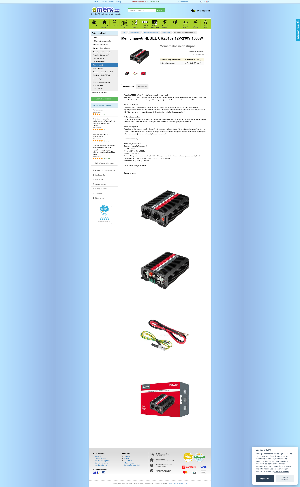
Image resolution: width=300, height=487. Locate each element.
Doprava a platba (100, 458)
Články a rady (99, 198)
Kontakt (95, 1)
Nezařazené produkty (102, 465)
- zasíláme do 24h (105, 170)
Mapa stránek (129, 463)
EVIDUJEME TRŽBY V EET (177, 484)
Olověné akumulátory (99, 92)
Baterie (94, 37)
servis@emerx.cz (140, 1)
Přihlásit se (184, 1)
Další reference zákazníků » (104, 163)
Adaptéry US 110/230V (101, 55)
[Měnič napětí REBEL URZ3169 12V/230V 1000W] (139, 56)
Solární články (98, 85)
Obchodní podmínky (102, 463)
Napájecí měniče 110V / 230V (103, 72)
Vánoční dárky (99, 179)
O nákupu (103, 1)
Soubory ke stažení (101, 189)
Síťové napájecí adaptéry (101, 82)
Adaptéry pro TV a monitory (102, 52)
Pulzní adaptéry (98, 79)
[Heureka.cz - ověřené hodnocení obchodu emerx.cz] (104, 214)
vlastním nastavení (281, 471)
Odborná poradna (100, 184)
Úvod (123, 32)
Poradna (111, 1)
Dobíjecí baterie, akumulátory (102, 41)
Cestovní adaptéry (99, 58)
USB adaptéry (98, 88)
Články (118, 1)
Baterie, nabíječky (134, 32)
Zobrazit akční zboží (104, 99)
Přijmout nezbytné (285, 478)
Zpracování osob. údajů (132, 465)
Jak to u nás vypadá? (102, 461)
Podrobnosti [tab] (129, 86)
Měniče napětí (166, 32)
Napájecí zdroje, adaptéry (151, 32)
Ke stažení (128, 461)
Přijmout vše (265, 479)
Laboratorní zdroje (99, 61)
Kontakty (98, 456)
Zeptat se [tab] (143, 86)
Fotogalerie (98, 193)
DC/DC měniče (98, 68)
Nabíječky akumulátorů (100, 44)
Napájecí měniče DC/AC (101, 75)
